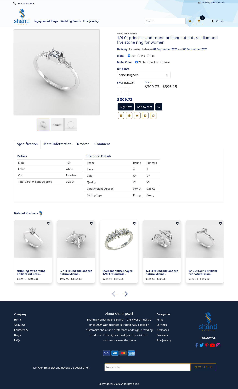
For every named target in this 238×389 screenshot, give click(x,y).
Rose (167, 62)
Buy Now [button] (126, 107)
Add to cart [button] (144, 107)
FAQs (17, 340)
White (142, 62)
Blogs (17, 335)
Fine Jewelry (131, 33)
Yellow (155, 62)
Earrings (162, 325)
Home (18, 319)
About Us (19, 325)
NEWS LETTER (203, 367)
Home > (121, 33)
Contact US (21, 330)
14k (143, 55)
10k (133, 55)
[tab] (27, 144)
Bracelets (162, 335)
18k (152, 55)
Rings (160, 319)
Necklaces (163, 330)
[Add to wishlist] (158, 106)
